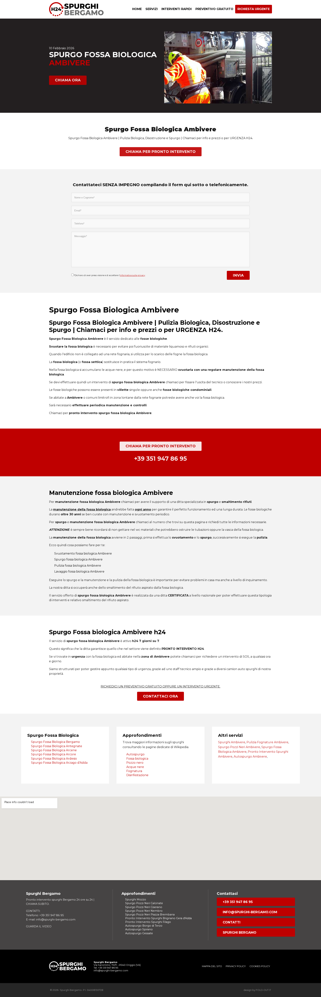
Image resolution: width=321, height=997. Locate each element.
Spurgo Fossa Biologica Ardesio (54, 758)
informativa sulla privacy (132, 275)
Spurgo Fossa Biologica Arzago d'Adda (59, 762)
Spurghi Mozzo (135, 899)
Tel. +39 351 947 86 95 (106, 967)
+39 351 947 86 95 (238, 902)
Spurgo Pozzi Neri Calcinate (144, 903)
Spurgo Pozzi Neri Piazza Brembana (150, 914)
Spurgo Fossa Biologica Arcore (53, 754)
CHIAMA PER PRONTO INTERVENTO (161, 151)
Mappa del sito (212, 966)
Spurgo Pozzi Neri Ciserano (143, 907)
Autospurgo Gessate (139, 933)
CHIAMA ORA (68, 80)
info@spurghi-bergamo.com (250, 912)
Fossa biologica (137, 758)
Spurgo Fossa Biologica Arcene (54, 750)
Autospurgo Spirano (139, 929)
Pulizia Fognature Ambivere (267, 742)
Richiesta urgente (253, 9)
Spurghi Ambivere (231, 742)
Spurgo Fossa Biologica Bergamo (55, 742)
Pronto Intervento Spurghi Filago (148, 922)
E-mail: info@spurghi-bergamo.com (50, 919)
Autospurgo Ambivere (250, 756)
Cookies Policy (259, 966)
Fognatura (134, 771)
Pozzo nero (134, 762)
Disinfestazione (137, 775)
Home (137, 9)
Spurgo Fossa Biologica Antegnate (56, 746)
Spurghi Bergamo (239, 932)
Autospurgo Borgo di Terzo (143, 925)
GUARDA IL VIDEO (38, 926)
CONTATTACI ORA (160, 696)
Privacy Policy (236, 966)
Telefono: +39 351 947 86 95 (45, 915)
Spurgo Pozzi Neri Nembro (144, 910)
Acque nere (135, 767)
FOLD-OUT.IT (263, 990)
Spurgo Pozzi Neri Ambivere (239, 747)
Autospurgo (135, 754)
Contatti (231, 922)
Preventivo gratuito (214, 9)
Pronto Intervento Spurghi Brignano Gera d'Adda (158, 918)
